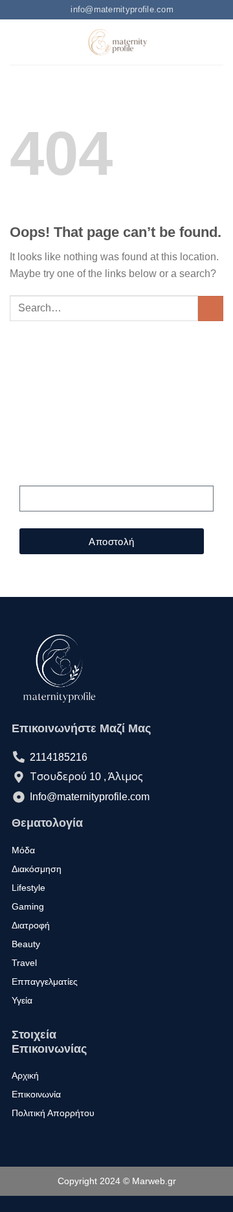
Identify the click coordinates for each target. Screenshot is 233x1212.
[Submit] (210, 308)
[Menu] (17, 42)
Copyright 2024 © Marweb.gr (117, 1181)
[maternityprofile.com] (117, 42)
